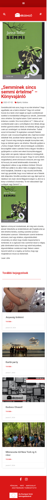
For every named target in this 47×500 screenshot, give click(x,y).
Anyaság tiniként (15, 317)
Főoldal (14, 485)
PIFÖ (22, 485)
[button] (23, 3)
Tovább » (9, 321)
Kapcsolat (31, 485)
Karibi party (12, 362)
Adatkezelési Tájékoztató (24, 488)
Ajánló (19, 102)
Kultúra (25, 102)
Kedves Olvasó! (14, 407)
